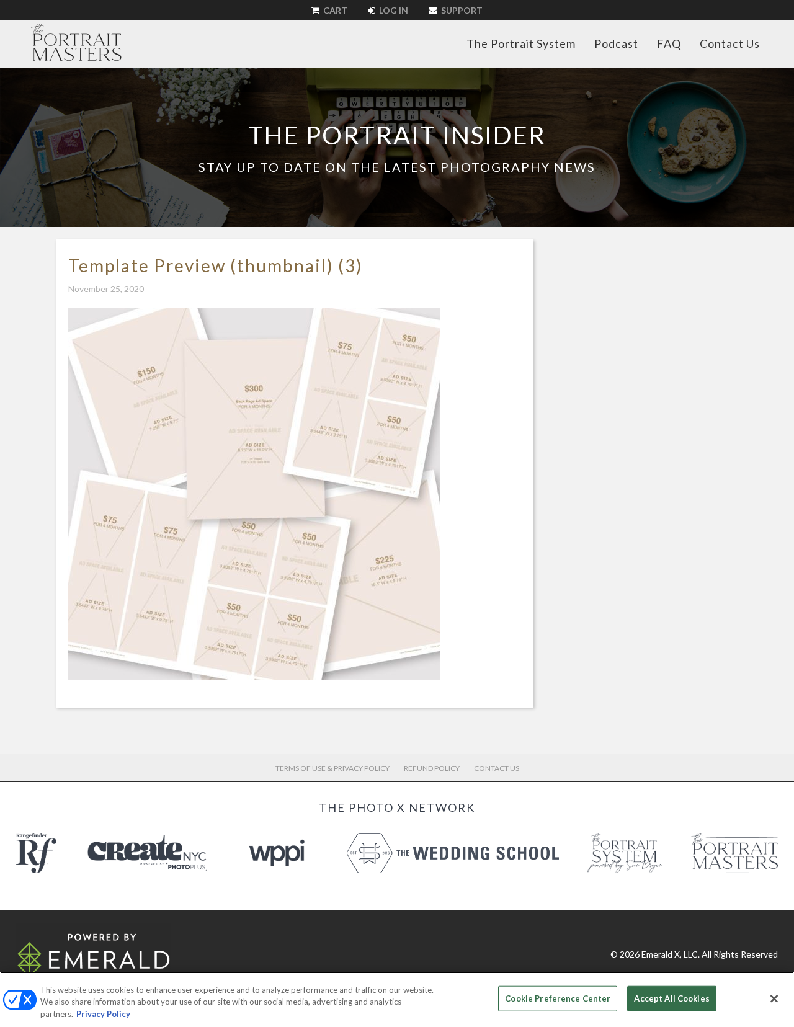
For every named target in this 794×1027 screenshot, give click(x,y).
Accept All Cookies (671, 998)
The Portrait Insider (397, 135)
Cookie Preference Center (557, 998)
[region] (397, 999)
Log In (392, 10)
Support (461, 10)
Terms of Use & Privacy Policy (332, 768)
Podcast (616, 43)
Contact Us (730, 43)
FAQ (669, 43)
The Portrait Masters (76, 42)
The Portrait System (521, 43)
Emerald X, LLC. (670, 954)
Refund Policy (432, 768)
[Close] (774, 998)
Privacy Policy (103, 1014)
